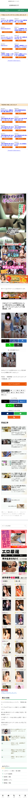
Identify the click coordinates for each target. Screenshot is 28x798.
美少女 (13, 392)
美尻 (18, 392)
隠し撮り (4, 394)
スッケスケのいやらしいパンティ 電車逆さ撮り (13, 703)
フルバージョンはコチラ (14, 384)
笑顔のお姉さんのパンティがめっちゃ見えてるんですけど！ (13, 723)
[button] (18, 345)
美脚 (23, 392)
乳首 (19, 390)
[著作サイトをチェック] (7, 413)
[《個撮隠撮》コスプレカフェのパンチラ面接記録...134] (8, 359)
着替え (4, 392)
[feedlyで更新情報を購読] (20, 413)
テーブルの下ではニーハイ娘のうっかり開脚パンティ (13, 708)
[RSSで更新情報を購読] (14, 417)
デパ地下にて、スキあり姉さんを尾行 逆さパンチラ (13, 718)
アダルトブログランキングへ (9, 692)
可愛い (23, 390)
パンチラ (14, 390)
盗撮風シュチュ (6, 390)
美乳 (9, 392)
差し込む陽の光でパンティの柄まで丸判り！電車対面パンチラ (13, 713)
